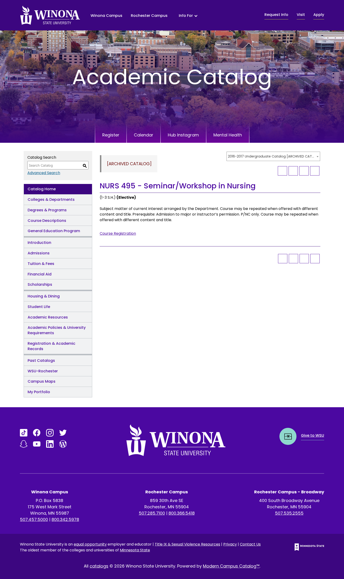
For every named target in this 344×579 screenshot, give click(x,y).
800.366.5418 (181, 513)
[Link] (23, 432)
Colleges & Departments (51, 199)
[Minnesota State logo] (305, 547)
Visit (301, 14)
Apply (318, 14)
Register (110, 135)
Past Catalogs (41, 360)
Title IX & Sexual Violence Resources (187, 544)
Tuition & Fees (41, 263)
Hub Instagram (183, 135)
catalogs (99, 566)
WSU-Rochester (43, 371)
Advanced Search (43, 173)
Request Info (276, 14)
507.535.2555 (289, 513)
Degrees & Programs (47, 210)
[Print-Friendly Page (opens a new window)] (304, 171)
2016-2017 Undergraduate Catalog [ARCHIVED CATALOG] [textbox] (271, 156)
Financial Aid (39, 274)
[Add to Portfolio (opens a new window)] (282, 171)
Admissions (39, 253)
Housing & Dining (44, 296)
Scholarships (40, 284)
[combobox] (273, 156)
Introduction (39, 242)
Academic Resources (48, 317)
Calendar (143, 135)
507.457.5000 (34, 519)
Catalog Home (42, 189)
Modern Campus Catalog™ (231, 566)
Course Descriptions (47, 220)
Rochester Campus (149, 15)
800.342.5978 (65, 519)
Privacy (230, 544)
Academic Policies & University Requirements (57, 330)
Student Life (39, 306)
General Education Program (54, 231)
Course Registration (118, 233)
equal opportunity (90, 544)
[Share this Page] (293, 171)
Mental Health (227, 135)
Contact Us (250, 544)
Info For (186, 16)
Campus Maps (41, 381)
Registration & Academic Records (51, 346)
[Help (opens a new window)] (314, 171)
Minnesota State (135, 550)
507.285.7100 (152, 513)
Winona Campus (106, 15)
